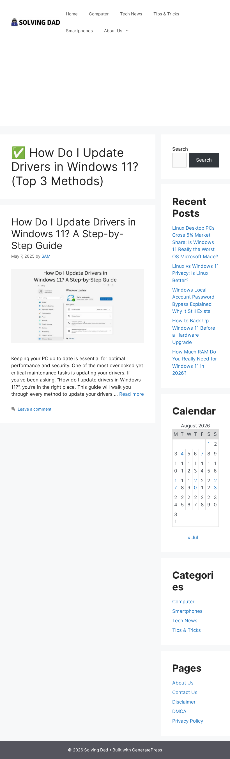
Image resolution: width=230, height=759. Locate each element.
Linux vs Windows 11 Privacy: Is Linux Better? (195, 273)
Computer (99, 14)
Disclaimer (184, 702)
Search (180, 149)
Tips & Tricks (166, 14)
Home (72, 14)
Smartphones (79, 30)
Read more (131, 394)
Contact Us (184, 692)
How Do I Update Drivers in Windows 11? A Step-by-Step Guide (73, 233)
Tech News (131, 14)
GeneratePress (147, 750)
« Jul (193, 537)
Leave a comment (34, 409)
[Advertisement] (115, 87)
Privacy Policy (187, 721)
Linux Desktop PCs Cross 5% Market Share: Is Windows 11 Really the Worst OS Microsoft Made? (195, 242)
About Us (113, 30)
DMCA (179, 711)
